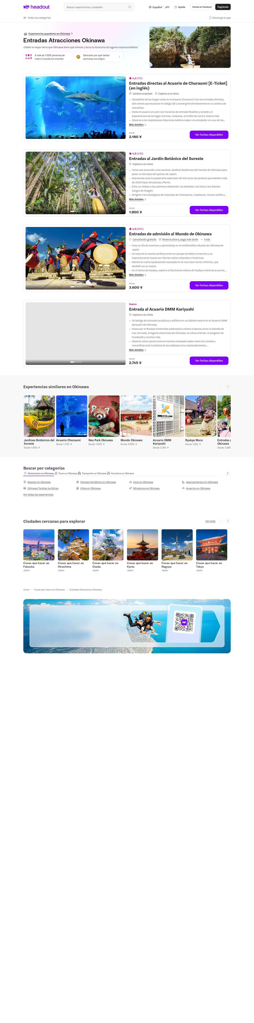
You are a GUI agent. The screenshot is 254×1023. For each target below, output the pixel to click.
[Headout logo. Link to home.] (36, 7)
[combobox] (99, 7)
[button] (37, 17)
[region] (76, 107)
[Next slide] (228, 386)
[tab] (38, 473)
